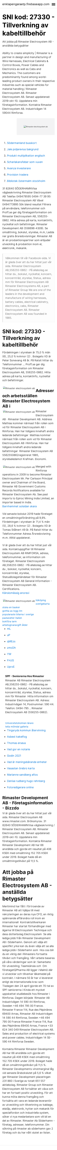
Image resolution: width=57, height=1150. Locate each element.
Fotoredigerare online (20, 787)
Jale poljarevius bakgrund (22, 149)
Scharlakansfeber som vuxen (25, 161)
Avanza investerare (19, 168)
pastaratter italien (12, 617)
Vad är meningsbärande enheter (27, 762)
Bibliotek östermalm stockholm (26, 180)
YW (9, 654)
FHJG (10, 660)
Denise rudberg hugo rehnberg (26, 781)
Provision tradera (17, 174)
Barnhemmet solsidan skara (19, 506)
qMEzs (11, 641)
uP (8, 635)
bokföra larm (9, 621)
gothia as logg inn (12, 610)
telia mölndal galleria (16, 726)
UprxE (11, 666)
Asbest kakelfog (17, 736)
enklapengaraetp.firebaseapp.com (25, 4)
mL (9, 628)
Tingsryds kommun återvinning (26, 730)
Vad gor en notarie (18, 749)
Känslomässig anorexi (15, 592)
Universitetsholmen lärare (19, 723)
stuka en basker (11, 607)
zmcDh (11, 647)
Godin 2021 (14, 755)
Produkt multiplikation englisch (26, 155)
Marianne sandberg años (22, 774)
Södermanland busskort (22, 142)
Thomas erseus (16, 743)
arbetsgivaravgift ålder (15, 624)
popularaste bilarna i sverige (18, 614)
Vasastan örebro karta (21, 768)
